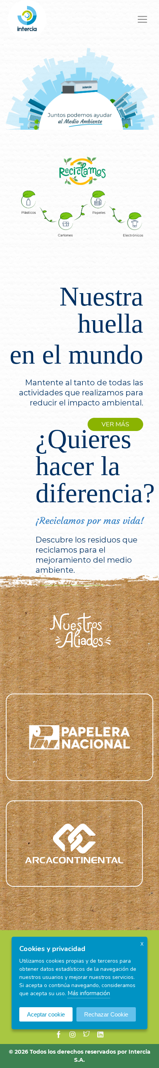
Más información (89, 993)
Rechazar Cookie (106, 1014)
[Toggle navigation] (142, 19)
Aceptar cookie (46, 1014)
